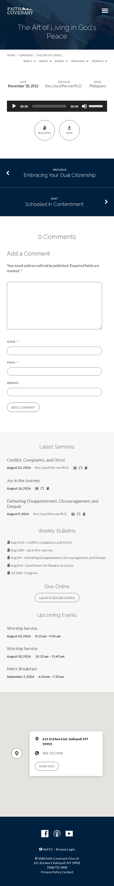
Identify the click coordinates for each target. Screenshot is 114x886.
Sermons (26, 55)
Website (13, 383)
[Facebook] (44, 833)
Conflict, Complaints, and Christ (36, 459)
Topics (28, 61)
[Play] (14, 106)
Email (12, 362)
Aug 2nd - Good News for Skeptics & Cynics (42, 565)
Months (98, 61)
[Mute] (84, 106)
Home (11, 55)
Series (43, 61)
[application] (57, 106)
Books (59, 61)
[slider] (96, 106)
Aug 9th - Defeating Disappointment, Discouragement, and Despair (58, 557)
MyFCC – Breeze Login (58, 849)
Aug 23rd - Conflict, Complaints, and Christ (41, 542)
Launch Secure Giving (57, 598)
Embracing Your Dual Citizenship (60, 175)
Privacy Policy (51, 872)
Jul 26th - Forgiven (24, 573)
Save (69, 132)
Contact (67, 872)
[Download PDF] (85, 468)
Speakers (78, 61)
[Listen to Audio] (80, 468)
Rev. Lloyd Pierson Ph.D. (63, 86)
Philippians (97, 86)
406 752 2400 (52, 753)
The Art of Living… (50, 55)
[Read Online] (75, 468)
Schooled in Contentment (54, 204)
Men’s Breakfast (22, 668)
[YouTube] (69, 833)
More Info (47, 766)
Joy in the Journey (23, 480)
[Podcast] (57, 833)
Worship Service (22, 628)
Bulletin (44, 132)
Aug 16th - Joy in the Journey (31, 550)
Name (12, 341)
